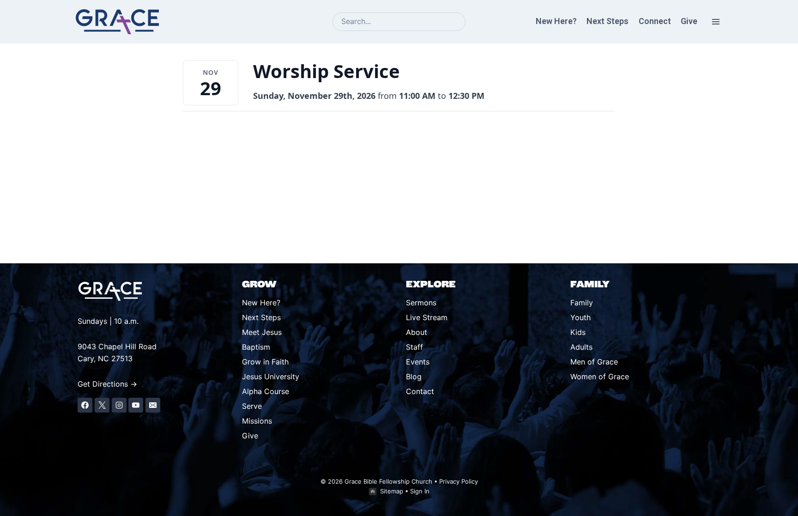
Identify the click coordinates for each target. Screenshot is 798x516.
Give (689, 21)
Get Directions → (107, 384)
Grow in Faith (265, 361)
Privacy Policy (458, 481)
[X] (102, 405)
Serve (252, 406)
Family (581, 302)
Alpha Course (265, 391)
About (416, 332)
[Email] (152, 405)
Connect (655, 21)
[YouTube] (135, 405)
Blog (414, 376)
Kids (578, 332)
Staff (414, 347)
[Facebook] (85, 405)
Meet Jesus (262, 332)
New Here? (556, 21)
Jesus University (270, 376)
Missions (257, 420)
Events (417, 361)
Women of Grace (599, 376)
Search (463, 22)
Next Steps (607, 21)
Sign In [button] (419, 491)
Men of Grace (594, 361)
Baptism (256, 347)
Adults (581, 347)
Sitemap (391, 491)
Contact (420, 391)
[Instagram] (119, 405)
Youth (580, 317)
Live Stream (426, 317)
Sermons (421, 302)
